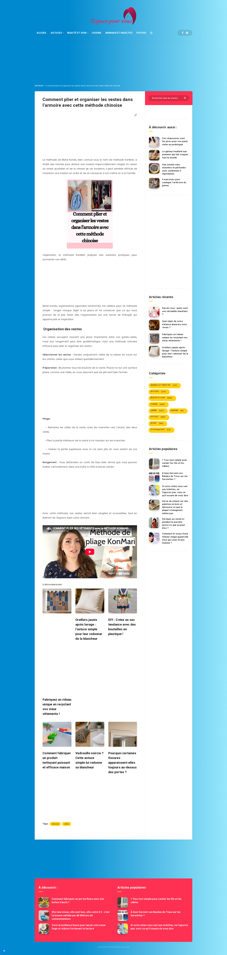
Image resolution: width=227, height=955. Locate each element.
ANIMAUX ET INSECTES (119, 32)
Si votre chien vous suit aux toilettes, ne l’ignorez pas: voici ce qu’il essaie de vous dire (175, 491)
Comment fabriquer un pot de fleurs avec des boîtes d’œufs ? (78, 900)
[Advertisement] (113, 60)
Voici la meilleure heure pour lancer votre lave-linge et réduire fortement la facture (79, 927)
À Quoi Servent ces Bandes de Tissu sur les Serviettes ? (175, 476)
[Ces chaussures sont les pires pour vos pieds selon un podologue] (154, 142)
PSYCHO (141, 32)
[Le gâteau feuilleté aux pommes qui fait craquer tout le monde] (154, 155)
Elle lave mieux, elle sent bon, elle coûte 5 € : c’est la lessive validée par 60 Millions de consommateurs (80, 915)
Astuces (55, 824)
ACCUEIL (42, 32)
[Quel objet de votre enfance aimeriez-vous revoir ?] (154, 325)
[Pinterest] (187, 32)
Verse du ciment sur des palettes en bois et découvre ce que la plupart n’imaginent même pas (175, 507)
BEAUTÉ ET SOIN (77, 32)
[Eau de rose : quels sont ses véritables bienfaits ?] (154, 312)
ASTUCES (56, 32)
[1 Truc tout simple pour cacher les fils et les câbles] (154, 464)
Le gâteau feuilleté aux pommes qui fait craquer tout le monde (175, 154)
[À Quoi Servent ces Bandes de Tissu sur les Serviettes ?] (154, 477)
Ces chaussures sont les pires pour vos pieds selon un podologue (175, 141)
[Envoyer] (185, 97)
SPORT (157, 423)
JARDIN (157, 410)
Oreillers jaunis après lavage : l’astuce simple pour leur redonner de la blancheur (175, 352)
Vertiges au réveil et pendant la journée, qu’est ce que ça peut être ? (173, 523)
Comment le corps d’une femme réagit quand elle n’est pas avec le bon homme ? (175, 538)
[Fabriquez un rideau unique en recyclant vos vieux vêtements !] (154, 338)
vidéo (66, 824)
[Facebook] (182, 32)
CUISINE (96, 32)
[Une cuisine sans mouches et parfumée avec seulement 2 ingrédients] (154, 168)
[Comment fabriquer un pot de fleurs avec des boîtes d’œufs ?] (44, 902)
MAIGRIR (177, 410)
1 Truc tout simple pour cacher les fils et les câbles (174, 463)
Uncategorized (161, 429)
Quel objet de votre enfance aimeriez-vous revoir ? (174, 324)
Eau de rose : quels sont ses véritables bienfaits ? (175, 311)
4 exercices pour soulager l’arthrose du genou (174, 182)
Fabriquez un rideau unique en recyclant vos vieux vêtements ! (175, 337)
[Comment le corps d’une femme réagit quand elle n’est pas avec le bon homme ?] (154, 537)
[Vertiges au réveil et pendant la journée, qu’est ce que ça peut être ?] (154, 522)
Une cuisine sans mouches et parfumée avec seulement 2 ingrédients (174, 169)
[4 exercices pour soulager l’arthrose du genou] (154, 183)
